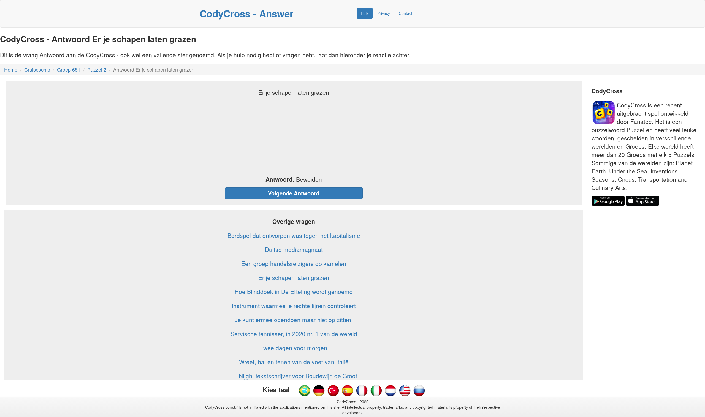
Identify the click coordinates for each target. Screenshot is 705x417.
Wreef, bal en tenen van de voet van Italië (294, 362)
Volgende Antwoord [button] (293, 193)
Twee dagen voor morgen (293, 348)
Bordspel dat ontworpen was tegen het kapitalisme (293, 235)
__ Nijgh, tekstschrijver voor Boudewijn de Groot (294, 376)
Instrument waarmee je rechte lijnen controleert (294, 305)
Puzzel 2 (96, 69)
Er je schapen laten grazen (293, 277)
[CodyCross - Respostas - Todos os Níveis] (304, 390)
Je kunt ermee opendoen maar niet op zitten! (294, 319)
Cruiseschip (37, 69)
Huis (364, 13)
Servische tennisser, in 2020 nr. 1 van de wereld (294, 333)
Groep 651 (68, 69)
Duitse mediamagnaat (294, 249)
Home (10, 69)
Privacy (383, 13)
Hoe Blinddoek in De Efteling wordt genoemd (294, 291)
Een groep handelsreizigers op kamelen (293, 263)
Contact (405, 13)
